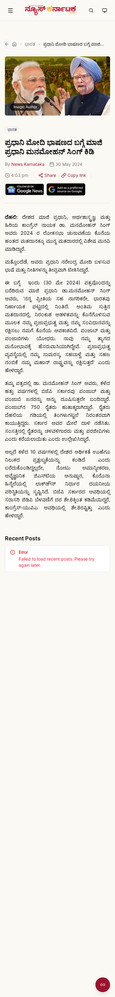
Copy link (76, 175)
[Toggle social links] (102, 984)
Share (50, 175)
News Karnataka (27, 164)
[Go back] (7, 44)
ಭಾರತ (30, 44)
